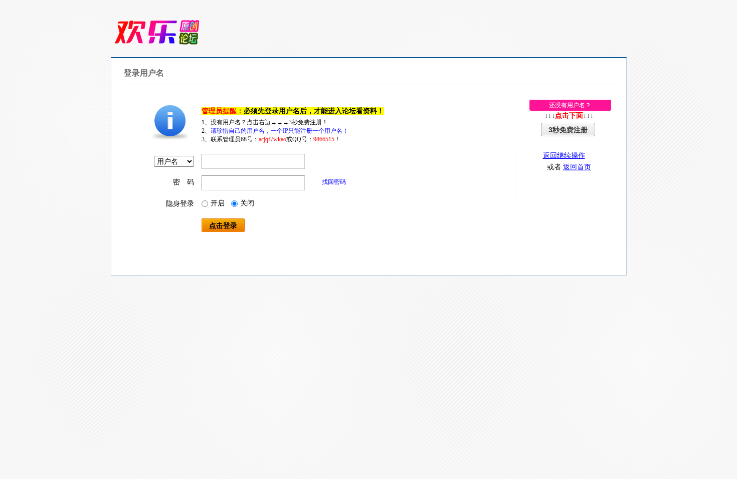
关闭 (247, 203)
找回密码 (334, 181)
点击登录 (223, 225)
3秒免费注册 (568, 130)
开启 (218, 203)
